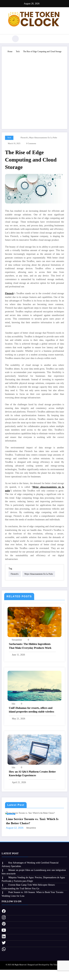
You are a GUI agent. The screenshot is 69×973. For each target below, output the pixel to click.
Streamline (17, 640)
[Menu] (6, 38)
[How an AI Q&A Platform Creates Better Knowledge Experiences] (34, 749)
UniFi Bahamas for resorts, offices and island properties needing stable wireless (31, 709)
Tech (9, 138)
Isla (13, 703)
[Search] (15, 38)
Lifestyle (19, 815)
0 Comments (31, 143)
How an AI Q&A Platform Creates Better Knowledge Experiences (32, 773)
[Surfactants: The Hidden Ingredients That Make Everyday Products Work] (34, 622)
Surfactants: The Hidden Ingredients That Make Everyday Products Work (30, 646)
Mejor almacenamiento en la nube (43, 138)
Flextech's (24, 138)
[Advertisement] (34, 89)
